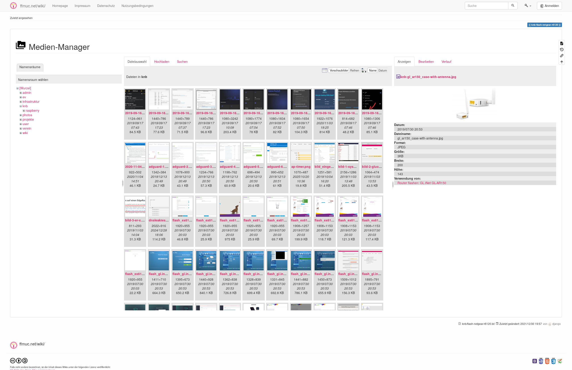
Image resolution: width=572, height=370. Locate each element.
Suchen (182, 61)
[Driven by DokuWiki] (559, 360)
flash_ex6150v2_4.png (261, 220)
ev (24, 97)
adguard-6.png (278, 166)
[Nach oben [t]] (562, 61)
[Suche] (513, 5)
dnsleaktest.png (161, 220)
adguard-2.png (183, 166)
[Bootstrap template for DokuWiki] (534, 360)
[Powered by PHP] (541, 360)
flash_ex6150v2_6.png (308, 220)
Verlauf (446, 61)
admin (27, 92)
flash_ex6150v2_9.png (379, 220)
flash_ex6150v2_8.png (355, 220)
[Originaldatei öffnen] (475, 103)
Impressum (82, 5)
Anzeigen (404, 61)
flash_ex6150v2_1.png (189, 220)
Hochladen (161, 61)
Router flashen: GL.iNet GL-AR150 (421, 183)
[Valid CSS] (553, 360)
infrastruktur (31, 101)
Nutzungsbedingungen (138, 5)
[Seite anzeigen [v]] (562, 43)
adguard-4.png (231, 166)
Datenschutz (106, 5)
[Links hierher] (562, 55)
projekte (28, 119)
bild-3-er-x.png (136, 220)
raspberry (32, 110)
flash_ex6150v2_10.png (143, 273)
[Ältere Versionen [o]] (562, 49)
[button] (528, 5)
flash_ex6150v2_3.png (237, 220)
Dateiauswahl (137, 61)
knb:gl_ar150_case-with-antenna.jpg (428, 76)
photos (27, 115)
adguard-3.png (207, 166)
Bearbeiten (426, 61)
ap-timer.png (301, 166)
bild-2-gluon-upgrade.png (382, 166)
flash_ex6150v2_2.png (213, 220)
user (26, 124)
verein (27, 128)
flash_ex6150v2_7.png (332, 220)
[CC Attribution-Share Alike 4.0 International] (18, 360)
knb (25, 106)
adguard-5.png (255, 166)
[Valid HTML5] (547, 360)
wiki (25, 132)
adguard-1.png (160, 166)
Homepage (60, 5)
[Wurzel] (25, 88)
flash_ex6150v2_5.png (284, 220)
